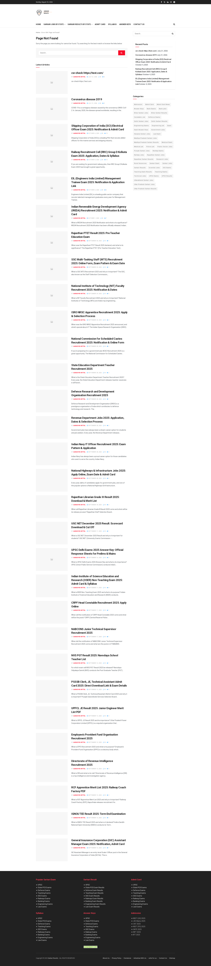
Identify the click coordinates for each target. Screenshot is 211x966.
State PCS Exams (44, 887)
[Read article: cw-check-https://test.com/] (52, 82)
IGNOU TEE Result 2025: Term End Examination (98, 813)
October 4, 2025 (93, 133)
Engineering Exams (141, 125)
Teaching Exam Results (143, 172)
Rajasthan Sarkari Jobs (155, 155)
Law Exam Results (92, 907)
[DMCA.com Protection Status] (91, 947)
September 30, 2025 (95, 241)
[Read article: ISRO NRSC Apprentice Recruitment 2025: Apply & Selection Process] (52, 322)
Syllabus (112, 24)
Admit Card (100, 24)
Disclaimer (127, 958)
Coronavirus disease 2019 (86, 99)
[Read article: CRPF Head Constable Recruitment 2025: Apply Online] (52, 612)
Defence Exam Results (94, 890)
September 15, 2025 (95, 663)
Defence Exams (154, 117)
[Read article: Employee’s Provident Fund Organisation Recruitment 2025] (52, 744)
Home (38, 24)
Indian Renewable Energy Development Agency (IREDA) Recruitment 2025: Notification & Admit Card (99, 210)
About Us (106, 958)
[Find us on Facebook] (161, 2)
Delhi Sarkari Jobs (141, 121)
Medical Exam (167, 142)
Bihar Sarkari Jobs (141, 113)
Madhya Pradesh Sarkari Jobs (145, 138)
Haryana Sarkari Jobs (142, 134)
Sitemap (172, 958)
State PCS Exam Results (94, 887)
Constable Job (139, 117)
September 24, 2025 (95, 320)
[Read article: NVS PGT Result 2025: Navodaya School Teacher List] (52, 665)
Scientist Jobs (154, 167)
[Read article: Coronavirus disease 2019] (52, 109)
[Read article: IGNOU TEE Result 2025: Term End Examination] (52, 823)
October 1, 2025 (93, 218)
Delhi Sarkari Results (159, 121)
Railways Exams (44, 898)
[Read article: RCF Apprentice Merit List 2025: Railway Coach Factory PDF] (52, 797)
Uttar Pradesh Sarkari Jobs (144, 184)
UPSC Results (167, 176)
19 (106, 133)
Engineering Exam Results (95, 904)
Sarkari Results (140, 167)
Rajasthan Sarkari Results (143, 159)
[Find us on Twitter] (164, 2)
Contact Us (138, 24)
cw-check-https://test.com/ (87, 72)
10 (106, 160)
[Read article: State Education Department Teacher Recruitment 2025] (52, 374)
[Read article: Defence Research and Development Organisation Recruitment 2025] (52, 401)
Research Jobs (162, 159)
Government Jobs (158, 130)
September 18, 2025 (95, 505)
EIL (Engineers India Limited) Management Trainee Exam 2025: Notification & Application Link (97, 182)
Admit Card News (163, 104)
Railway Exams (158, 151)
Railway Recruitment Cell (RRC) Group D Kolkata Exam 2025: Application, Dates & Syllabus (151, 71)
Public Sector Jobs (165, 146)
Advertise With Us (140, 958)
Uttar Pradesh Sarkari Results (145, 189)
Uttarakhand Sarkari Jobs (143, 180)
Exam (169, 125)
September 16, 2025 (95, 557)
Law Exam (157, 134)
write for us (153, 958)
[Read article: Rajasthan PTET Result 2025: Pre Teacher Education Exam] (52, 242)
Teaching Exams (161, 172)
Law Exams (42, 907)
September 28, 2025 (95, 346)
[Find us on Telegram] (174, 2)
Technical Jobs (140, 176)
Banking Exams (44, 901)
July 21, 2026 (92, 77)
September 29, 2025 (95, 267)
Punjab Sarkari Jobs (142, 151)
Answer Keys (125, 24)
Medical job (138, 146)
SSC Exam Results (92, 896)
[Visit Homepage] (44, 13)
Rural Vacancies (140, 163)
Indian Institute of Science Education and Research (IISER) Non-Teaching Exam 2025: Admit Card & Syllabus (96, 580)
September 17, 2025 (95, 531)
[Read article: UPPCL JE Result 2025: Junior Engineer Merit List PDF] (52, 717)
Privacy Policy (116, 958)
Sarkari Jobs (167, 163)
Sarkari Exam (154, 163)
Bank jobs (162, 109)
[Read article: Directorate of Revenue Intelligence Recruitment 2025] (52, 770)
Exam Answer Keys (141, 130)
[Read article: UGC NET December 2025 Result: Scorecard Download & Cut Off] (52, 533)
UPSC (40, 885)
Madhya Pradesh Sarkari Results (146, 142)
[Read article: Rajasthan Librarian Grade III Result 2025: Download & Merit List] (52, 506)
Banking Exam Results (94, 901)
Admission (138, 104)
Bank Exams (151, 109)
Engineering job (158, 125)
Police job (150, 146)
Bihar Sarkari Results (159, 113)
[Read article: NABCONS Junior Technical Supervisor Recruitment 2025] (52, 638)
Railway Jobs (139, 155)
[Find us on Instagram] (171, 2)
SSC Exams (167, 167)
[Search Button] (174, 24)
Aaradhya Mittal (79, 77)
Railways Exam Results (94, 898)
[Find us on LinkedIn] (168, 2)
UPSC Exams (154, 176)
